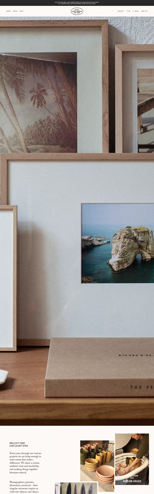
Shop (21, 11)
